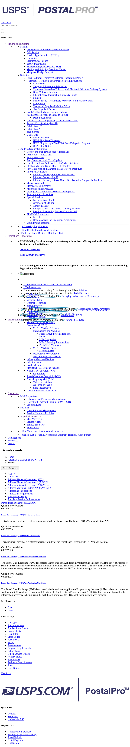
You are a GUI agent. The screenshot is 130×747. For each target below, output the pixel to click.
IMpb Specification (42, 117)
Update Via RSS (16, 719)
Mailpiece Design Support (40, 72)
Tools (10, 665)
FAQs (11, 642)
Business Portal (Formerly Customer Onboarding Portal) (55, 78)
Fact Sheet (38, 217)
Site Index (6, 22)
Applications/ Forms (18, 628)
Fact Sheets (13, 639)
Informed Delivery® (37, 171)
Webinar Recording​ (36, 302)
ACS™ (11, 473)
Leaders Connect (35, 365)
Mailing (24, 46)
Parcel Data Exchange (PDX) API (25, 459)
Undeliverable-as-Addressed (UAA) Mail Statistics (52, 163)
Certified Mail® (41, 205)
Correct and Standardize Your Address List (48, 151)
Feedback (6, 673)
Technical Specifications (20, 662)
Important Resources (30, 416)
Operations (13, 393)
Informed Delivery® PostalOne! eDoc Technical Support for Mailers (67, 180)
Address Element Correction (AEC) (25, 479)
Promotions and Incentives (40, 194)
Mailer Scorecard (35, 183)
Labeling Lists (34, 404)
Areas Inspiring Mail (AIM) (40, 379)
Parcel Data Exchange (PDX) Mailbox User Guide (20, 536)
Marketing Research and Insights (43, 367)
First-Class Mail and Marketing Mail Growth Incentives (54, 168)
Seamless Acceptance (37, 61)
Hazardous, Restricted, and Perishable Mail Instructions (54, 80)
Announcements (16, 625)
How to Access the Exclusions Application (54, 220)
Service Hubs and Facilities (40, 413)
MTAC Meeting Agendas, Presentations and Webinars (46, 329)
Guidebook (32, 294)
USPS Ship (32, 134)
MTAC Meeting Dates (44, 348)
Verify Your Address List (39, 154)
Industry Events (34, 362)
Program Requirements (19, 648)
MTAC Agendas (47, 339)
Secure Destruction (36, 63)
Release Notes (15, 656)
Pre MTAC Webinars (50, 345)
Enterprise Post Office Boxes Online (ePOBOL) (57, 208)
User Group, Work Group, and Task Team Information (47, 355)
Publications (14, 651)
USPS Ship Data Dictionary (47, 140)
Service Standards (36, 424)
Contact (11, 443)
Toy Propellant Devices (44, 109)
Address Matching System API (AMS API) (29, 488)
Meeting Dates (46, 350)
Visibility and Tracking (38, 222)
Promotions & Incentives (20, 236)
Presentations (14, 645)
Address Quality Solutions (33, 149)
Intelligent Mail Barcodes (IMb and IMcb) (48, 49)
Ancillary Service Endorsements (24, 499)
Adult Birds (39, 83)
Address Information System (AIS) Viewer (29, 485)
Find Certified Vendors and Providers (40, 230)
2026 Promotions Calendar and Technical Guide (47, 284)
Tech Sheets (33, 132)
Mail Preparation (28, 396)
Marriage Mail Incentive (39, 186)
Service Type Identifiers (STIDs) (43, 55)
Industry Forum (15, 319)
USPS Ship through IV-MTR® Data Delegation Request (61, 143)
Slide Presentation (42, 387)
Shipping (24, 75)
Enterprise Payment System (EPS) (44, 66)
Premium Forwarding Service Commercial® (55, 211)
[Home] (50, 15)
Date (10, 607)
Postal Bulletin (15, 737)
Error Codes (14, 636)
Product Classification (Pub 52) (42, 123)
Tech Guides (14, 659)
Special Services (35, 197)
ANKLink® (14, 476)
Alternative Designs (17, 496)
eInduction (32, 58)
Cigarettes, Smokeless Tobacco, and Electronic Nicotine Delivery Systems (70, 89)
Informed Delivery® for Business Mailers (54, 174)
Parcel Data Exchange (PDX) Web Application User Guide (23, 556)
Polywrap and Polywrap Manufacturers (46, 399)
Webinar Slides (34, 300)
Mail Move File (34, 419)
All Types (12, 622)
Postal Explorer (15, 740)
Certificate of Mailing (43, 203)
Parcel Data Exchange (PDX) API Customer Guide (52, 120)
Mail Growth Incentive (32, 254)
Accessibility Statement (19, 731)
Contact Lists (14, 631)
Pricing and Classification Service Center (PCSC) (51, 191)
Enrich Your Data (35, 157)
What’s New (33, 297)
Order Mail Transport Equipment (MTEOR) (49, 402)
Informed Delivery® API (45, 177)
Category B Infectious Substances (50, 86)
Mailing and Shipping (18, 43)
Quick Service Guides (19, 653)
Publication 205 (34, 129)
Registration (39, 373)
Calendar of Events (42, 385)
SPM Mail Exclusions (38, 214)
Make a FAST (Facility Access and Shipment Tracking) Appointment (56, 434)
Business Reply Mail (43, 200)
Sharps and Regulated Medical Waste (51, 106)
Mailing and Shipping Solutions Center (46, 69)
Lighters (37, 97)
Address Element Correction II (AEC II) (28, 482)
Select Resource (10, 468)
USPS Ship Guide (42, 146)
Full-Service (33, 52)
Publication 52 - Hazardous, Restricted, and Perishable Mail (63, 100)
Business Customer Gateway (22, 734)
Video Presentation (42, 382)
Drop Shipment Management (41, 410)
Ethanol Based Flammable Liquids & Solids (55, 95)
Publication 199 (34, 126)
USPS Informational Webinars (42, 390)
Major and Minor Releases (40, 188)
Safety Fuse (39, 103)
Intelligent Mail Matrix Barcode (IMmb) (47, 112)
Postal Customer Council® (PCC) (44, 376)
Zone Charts (33, 427)
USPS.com (13, 743)
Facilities (24, 407)
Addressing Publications (20, 490)
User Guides (14, 668)
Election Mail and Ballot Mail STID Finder (48, 166)
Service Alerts (34, 421)
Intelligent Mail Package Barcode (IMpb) (47, 114)
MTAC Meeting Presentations (54, 342)
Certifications (14, 437)
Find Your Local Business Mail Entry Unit (42, 233)
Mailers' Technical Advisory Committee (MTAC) (41, 324)
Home (11, 456)
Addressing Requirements (35, 226)
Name (11, 610)
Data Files (13, 634)
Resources (13, 440)
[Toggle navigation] (2, 32)
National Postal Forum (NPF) (41, 370)
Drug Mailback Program (45, 92)
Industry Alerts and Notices (40, 359)
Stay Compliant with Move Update (44, 160)
